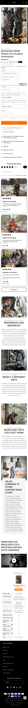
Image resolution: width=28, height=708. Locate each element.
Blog (4, 660)
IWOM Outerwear (13, 698)
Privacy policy (20, 700)
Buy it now (14, 123)
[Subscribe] (22, 682)
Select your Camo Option (7, 76)
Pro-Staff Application (8, 663)
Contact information (14, 704)
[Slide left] (10, 46)
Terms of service (10, 702)
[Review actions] (25, 198)
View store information (8, 131)
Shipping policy (19, 702)
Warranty (5, 666)
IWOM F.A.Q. (6, 647)
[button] (1, 2)
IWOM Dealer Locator (8, 656)
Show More (5, 206)
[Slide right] (17, 46)
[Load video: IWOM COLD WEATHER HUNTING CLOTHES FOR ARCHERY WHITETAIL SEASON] (14, 560)
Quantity (3, 110)
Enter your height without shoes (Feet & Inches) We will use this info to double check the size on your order (13, 102)
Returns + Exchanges (8, 669)
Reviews (5, 653)
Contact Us (5, 650)
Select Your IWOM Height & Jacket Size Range (13, 85)
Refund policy (13, 700)
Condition (3, 70)
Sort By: (17, 175)
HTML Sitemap (6, 673)
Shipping (3, 63)
